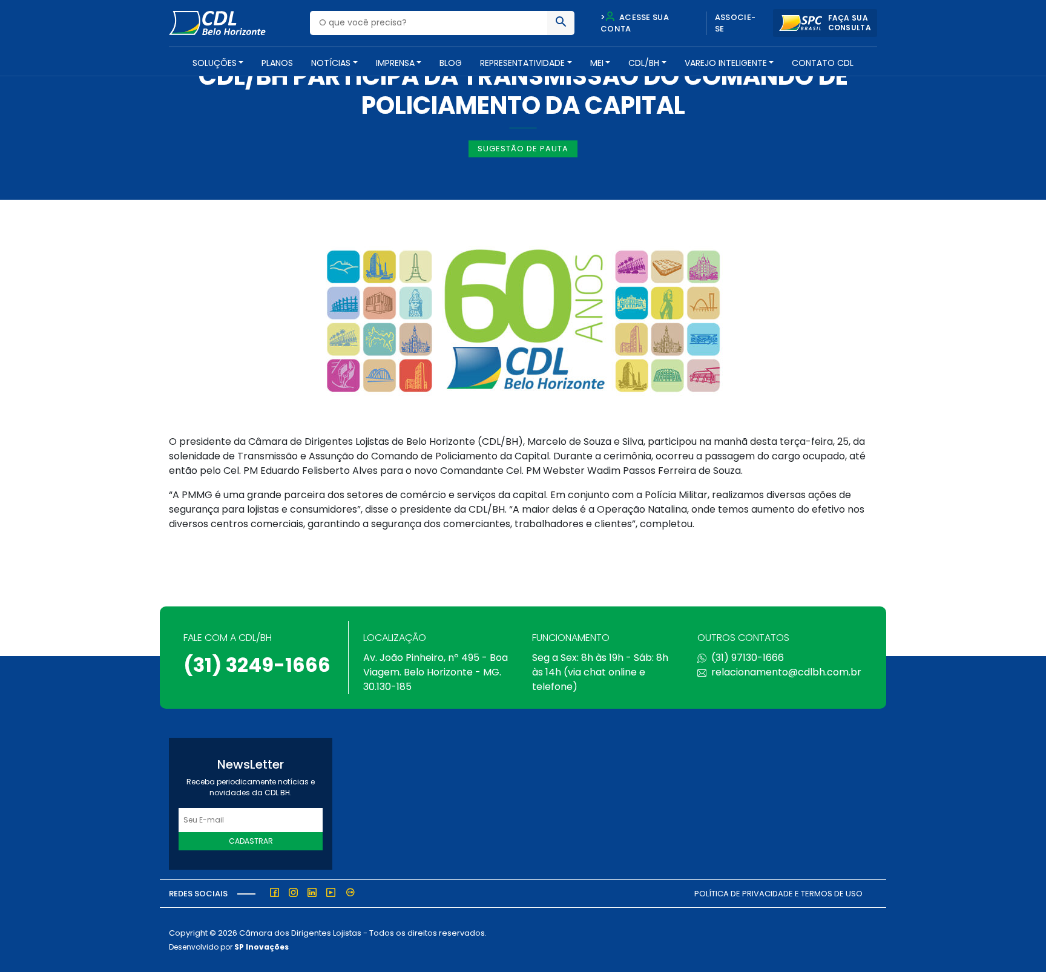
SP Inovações (261, 947)
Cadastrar (251, 841)
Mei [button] (597, 63)
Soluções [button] (214, 63)
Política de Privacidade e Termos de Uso (778, 893)
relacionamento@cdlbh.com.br (786, 672)
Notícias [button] (330, 63)
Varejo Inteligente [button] (726, 63)
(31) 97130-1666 (747, 658)
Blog (450, 63)
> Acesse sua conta (634, 23)
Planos (277, 63)
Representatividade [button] (522, 63)
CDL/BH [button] (643, 63)
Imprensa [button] (395, 63)
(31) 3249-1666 (257, 664)
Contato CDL (823, 63)
